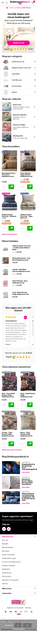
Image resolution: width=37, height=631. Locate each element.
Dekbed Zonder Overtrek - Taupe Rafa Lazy (26, 216)
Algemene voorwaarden (10, 580)
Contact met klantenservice (11, 562)
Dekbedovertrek (18, 62)
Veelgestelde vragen (9, 558)
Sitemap (5, 584)
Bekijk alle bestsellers (9, 234)
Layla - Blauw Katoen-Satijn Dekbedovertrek (20, 293)
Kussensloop (16, 86)
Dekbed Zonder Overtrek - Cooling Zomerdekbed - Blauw (21, 247)
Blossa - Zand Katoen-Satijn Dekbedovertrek (26, 434)
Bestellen (5, 544)
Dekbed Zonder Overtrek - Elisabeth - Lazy (9, 216)
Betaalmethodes (7, 547)
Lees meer (26, 472)
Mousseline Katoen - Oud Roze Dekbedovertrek (21, 259)
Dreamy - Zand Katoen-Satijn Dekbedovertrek (8, 434)
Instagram (9, 529)
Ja (17, 625)
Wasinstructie (6, 573)
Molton (14, 92)
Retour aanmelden (8, 555)
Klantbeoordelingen (8, 565)
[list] (18, 331)
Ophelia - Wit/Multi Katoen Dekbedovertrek (21, 270)
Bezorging (5, 551)
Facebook (4, 529)
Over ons (5, 540)
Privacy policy (6, 576)
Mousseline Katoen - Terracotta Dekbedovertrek (9, 174)
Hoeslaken (16, 74)
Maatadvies (6, 569)
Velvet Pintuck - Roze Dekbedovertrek (20, 282)
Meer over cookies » (19, 629)
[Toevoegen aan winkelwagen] (11, 186)
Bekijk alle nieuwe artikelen (12, 450)
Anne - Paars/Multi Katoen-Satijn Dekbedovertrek (8, 395)
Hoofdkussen (17, 80)
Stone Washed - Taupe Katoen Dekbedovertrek (26, 174)
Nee (27, 625)
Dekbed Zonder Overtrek (21, 68)
